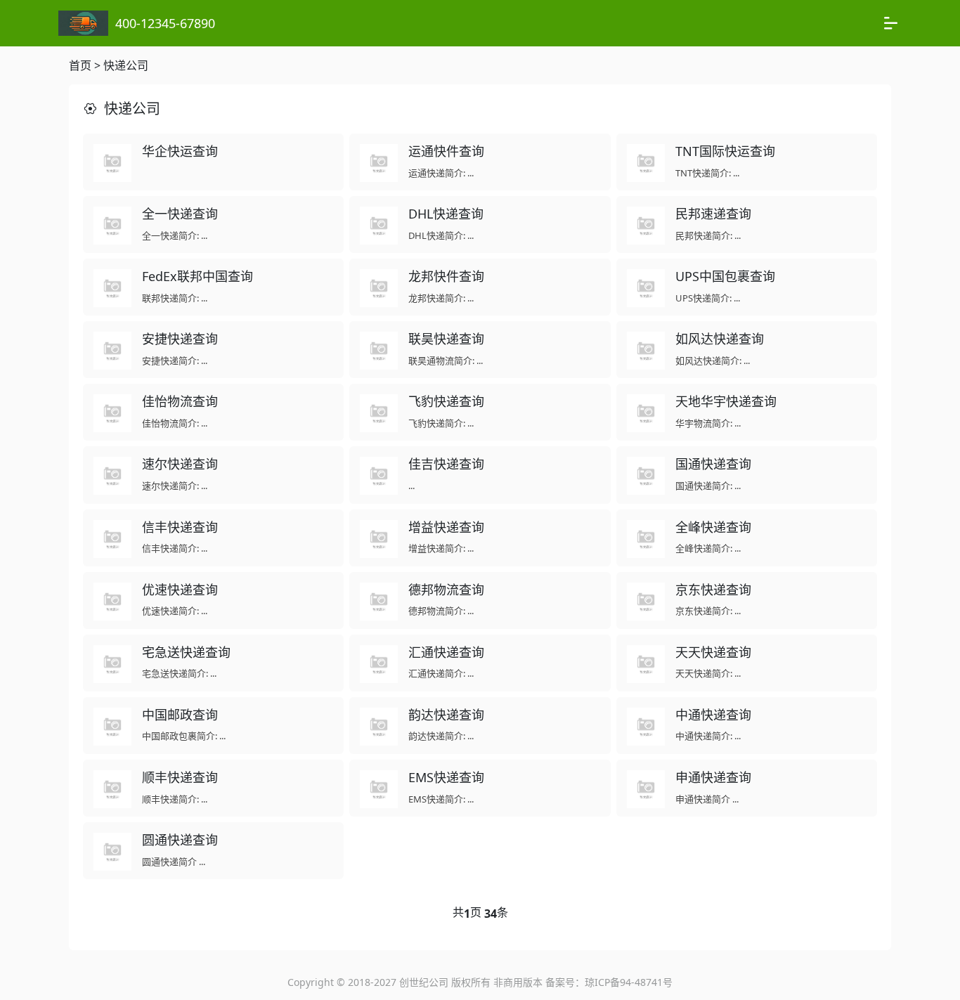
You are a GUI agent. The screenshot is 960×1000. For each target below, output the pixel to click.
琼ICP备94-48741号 (629, 982)
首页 (80, 65)
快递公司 (125, 65)
